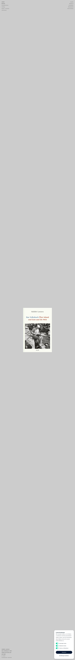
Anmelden (71, 5)
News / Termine (5, 8)
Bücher (3, 3)
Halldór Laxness (5, 649)
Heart (29, 330)
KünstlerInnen (5, 5)
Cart (46, 330)
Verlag (3, 6)
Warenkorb (70, 6)
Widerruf (71, 3)
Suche (71, 1)
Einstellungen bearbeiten (64, 655)
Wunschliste (70, 8)
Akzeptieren (64, 652)
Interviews (4, 10)
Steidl (3, 1)
